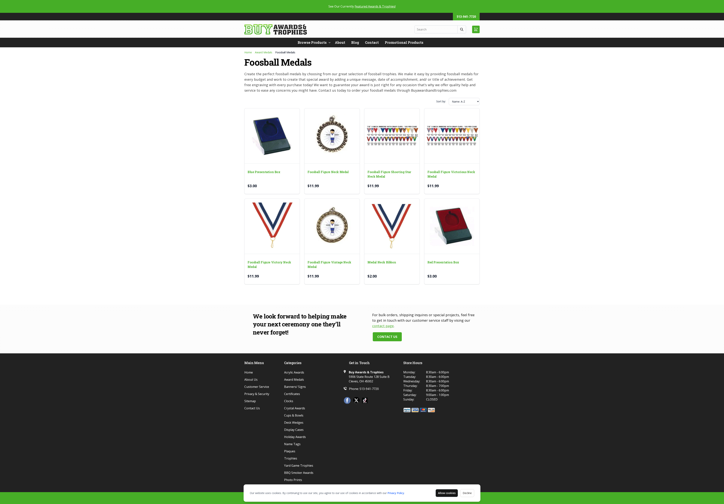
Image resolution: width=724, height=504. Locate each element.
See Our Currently (362, 6)
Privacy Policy (395, 493)
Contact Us (387, 337)
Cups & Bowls (293, 415)
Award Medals (263, 52)
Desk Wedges (293, 422)
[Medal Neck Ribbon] (392, 226)
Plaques (289, 451)
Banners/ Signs (295, 387)
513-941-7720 (466, 17)
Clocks (288, 401)
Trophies (290, 458)
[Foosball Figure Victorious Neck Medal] (451, 135)
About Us (251, 379)
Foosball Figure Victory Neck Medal (269, 264)
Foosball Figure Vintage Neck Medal (329, 264)
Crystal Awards (294, 408)
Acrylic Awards (294, 372)
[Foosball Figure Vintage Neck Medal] (332, 226)
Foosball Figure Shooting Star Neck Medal (389, 174)
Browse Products (312, 42)
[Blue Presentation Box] (272, 135)
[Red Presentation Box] (451, 226)
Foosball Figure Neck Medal (328, 172)
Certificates (292, 394)
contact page (383, 326)
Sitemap (250, 401)
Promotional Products (404, 42)
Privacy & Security (256, 394)
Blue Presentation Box (264, 172)
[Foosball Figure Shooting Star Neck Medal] (392, 135)
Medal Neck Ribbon (381, 262)
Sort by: (441, 101)
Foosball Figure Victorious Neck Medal (451, 174)
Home (248, 52)
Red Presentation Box (443, 262)
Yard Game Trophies (298, 465)
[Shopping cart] (476, 29)
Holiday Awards (295, 437)
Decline (467, 493)
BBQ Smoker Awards (298, 473)
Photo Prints (293, 480)
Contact (372, 42)
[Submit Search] (462, 29)
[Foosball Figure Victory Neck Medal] (272, 226)
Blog (355, 42)
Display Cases (294, 430)
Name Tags (292, 444)
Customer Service (256, 387)
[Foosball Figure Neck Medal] (332, 135)
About (340, 42)
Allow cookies (447, 493)
